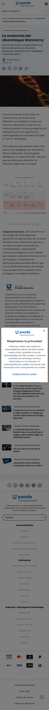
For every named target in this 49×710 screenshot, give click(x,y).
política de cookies (20, 364)
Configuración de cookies (24, 374)
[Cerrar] (44, 331)
